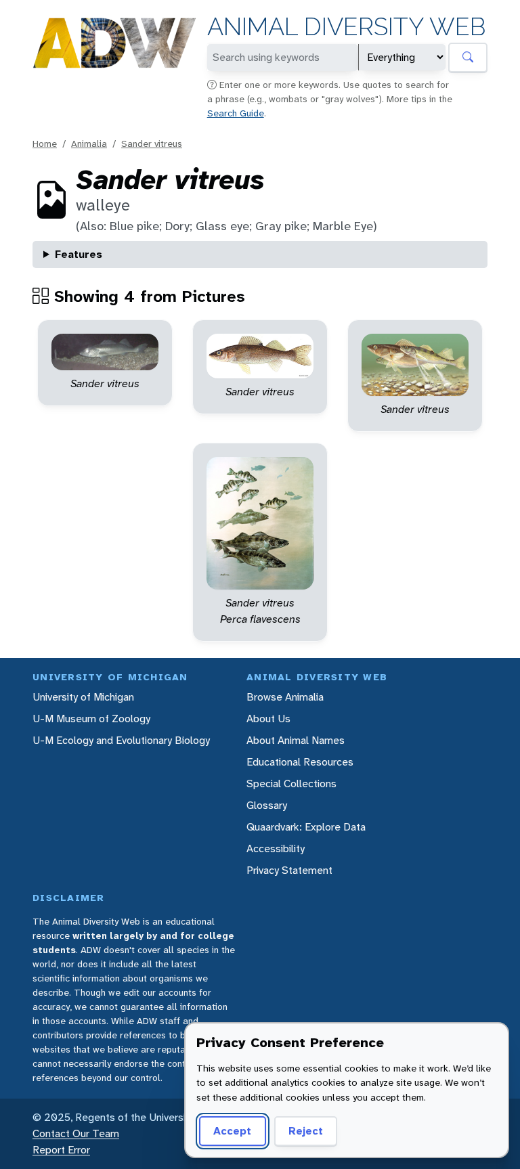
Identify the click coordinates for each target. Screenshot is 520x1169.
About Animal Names (295, 740)
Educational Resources (299, 762)
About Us (268, 718)
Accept (232, 1131)
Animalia (89, 143)
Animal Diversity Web (346, 26)
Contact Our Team (75, 1133)
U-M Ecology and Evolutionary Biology (121, 740)
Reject (305, 1131)
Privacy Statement (289, 870)
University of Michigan (83, 697)
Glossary (266, 805)
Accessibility (275, 848)
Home (44, 143)
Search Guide (235, 113)
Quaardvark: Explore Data (306, 827)
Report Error (61, 1150)
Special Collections (291, 783)
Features (78, 254)
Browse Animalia (285, 697)
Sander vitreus (151, 143)
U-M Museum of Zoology (91, 718)
